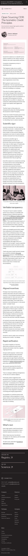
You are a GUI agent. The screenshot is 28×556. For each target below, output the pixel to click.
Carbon (3, 495)
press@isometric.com (14, 484)
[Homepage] (7, 8)
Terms (2, 531)
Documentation (5, 537)
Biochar (3, 512)
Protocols (17, 499)
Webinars (17, 522)
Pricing (3, 541)
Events (16, 524)
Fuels (2, 501)
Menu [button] (25, 8)
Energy (3, 499)
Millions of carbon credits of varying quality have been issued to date (14, 217)
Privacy (3, 533)
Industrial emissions (6, 497)
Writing (16, 516)
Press (16, 518)
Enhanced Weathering (6, 514)
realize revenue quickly (16, 361)
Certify (16, 495)
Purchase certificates (6, 543)
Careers (16, 514)
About (16, 512)
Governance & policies (6, 535)
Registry (16, 497)
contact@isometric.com (13, 482)
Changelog (4, 539)
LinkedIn (3, 486)
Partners (17, 520)
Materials (3, 503)
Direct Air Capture (5, 518)
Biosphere (3, 516)
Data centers (4, 505)
